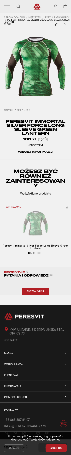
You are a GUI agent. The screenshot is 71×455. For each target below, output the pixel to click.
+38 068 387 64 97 (17, 420)
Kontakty (11, 340)
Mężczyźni (34, 17)
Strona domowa (14, 17)
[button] (11, 65)
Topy (48, 17)
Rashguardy (61, 17)
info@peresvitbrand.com (25, 426)
